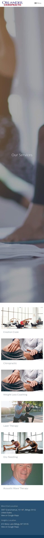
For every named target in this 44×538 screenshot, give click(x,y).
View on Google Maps (10, 515)
